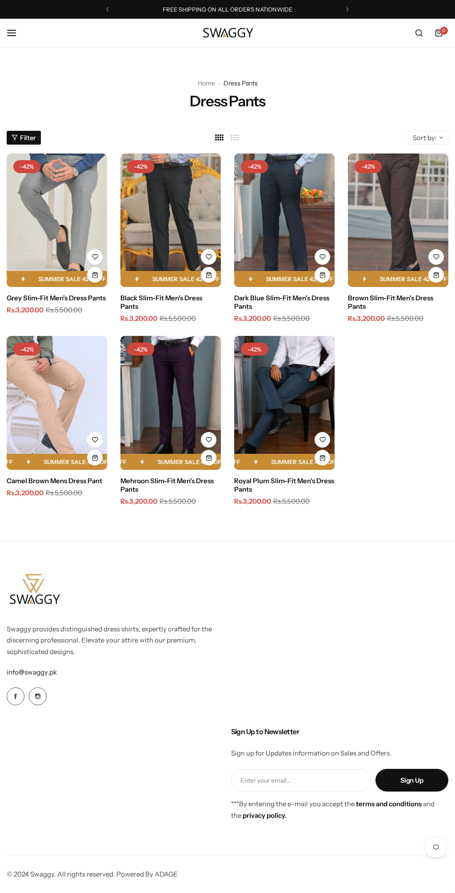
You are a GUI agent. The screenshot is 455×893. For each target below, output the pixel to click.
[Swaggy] (227, 33)
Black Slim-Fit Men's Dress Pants (161, 302)
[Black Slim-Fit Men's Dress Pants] (170, 220)
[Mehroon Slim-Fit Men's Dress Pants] (170, 403)
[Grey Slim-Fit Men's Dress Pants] (57, 220)
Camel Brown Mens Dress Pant (54, 481)
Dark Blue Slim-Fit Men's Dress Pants (281, 302)
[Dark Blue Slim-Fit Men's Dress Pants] (284, 220)
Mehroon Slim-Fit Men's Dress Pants (167, 485)
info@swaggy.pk (32, 672)
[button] (107, 9)
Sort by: (425, 137)
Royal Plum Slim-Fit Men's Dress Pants (284, 485)
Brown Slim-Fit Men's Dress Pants (390, 302)
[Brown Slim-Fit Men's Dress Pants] (398, 220)
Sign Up (411, 780)
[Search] (419, 33)
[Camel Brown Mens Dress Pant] (57, 403)
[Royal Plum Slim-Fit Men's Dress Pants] (284, 403)
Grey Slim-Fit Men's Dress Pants (56, 298)
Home (206, 83)
